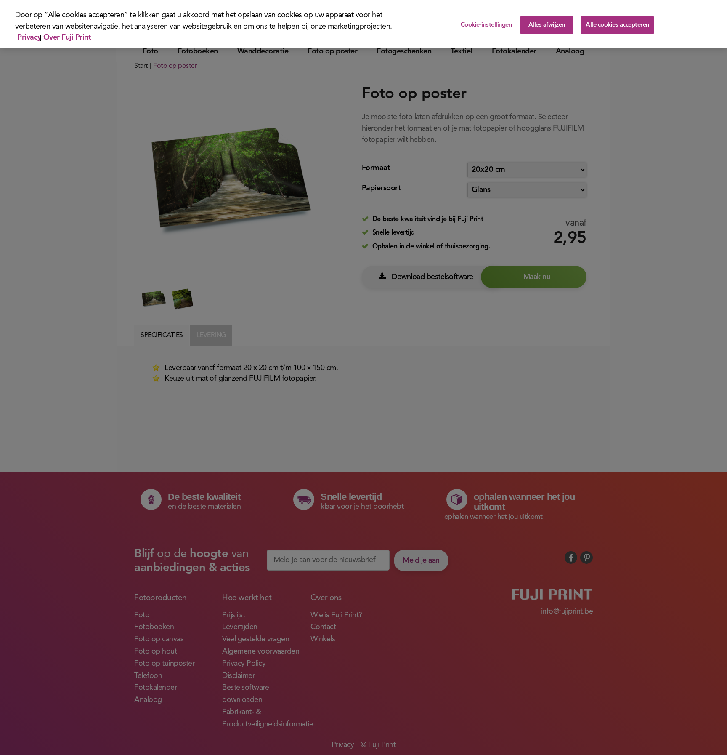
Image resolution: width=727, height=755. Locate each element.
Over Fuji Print (67, 38)
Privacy (29, 38)
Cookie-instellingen (486, 25)
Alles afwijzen (546, 25)
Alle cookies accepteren (617, 25)
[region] (363, 24)
